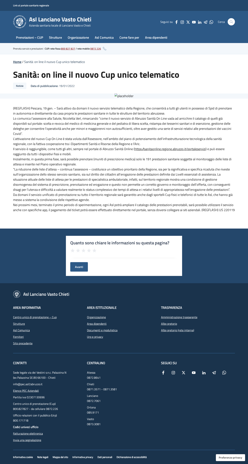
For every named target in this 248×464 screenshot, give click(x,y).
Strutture (55, 37)
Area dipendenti (156, 37)
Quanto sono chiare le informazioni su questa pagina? (119, 242)
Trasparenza (171, 307)
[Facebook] (176, 21)
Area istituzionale (102, 307)
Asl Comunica (104, 37)
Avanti (79, 267)
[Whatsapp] (211, 21)
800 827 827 (68, 48)
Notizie (19, 86)
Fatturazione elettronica (28, 433)
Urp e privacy (95, 337)
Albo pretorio (169, 323)
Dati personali (104, 457)
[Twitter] (188, 21)
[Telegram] (205, 21)
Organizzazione (78, 37)
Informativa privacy (82, 457)
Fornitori (18, 337)
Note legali (42, 457)
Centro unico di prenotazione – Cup (35, 317)
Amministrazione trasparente (179, 317)
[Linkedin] (200, 21)
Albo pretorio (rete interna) (177, 330)
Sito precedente (22, 343)
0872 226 (95, 48)
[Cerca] (231, 21)
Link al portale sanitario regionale (31, 5)
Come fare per (129, 37)
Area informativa (27, 307)
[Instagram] (182, 21)
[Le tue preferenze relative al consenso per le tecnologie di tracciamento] (230, 457)
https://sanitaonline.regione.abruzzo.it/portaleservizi (170, 148)
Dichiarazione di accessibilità (132, 457)
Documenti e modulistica (102, 330)
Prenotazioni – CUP (29, 37)
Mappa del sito (60, 457)
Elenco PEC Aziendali (26, 390)
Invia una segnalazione (27, 440)
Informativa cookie (23, 457)
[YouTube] (194, 21)
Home (17, 61)
